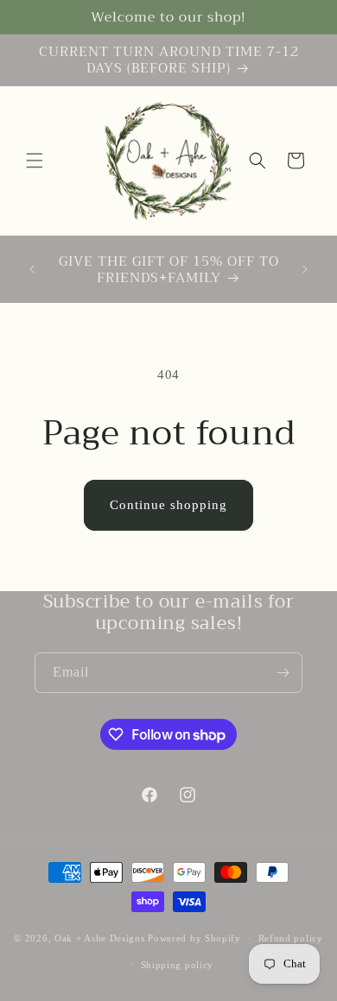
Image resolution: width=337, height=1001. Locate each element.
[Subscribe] (283, 672)
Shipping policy (177, 965)
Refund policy (290, 938)
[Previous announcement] (32, 269)
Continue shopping (168, 505)
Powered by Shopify (194, 938)
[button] (35, 160)
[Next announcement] (305, 269)
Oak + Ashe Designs (99, 938)
